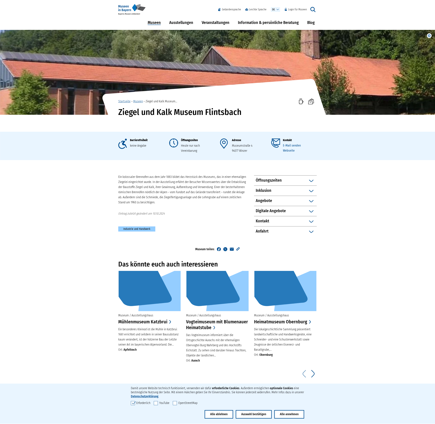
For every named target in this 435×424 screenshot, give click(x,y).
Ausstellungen (181, 22)
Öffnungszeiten (189, 140)
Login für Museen (297, 9)
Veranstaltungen (215, 22)
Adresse (236, 140)
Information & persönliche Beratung (268, 22)
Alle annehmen (289, 414)
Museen (154, 22)
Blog (311, 22)
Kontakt (287, 140)
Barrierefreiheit (138, 140)
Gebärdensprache (231, 9)
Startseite (124, 101)
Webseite (289, 150)
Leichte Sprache (257, 9)
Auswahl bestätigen (253, 414)
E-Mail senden (292, 145)
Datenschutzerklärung (144, 396)
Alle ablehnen (219, 414)
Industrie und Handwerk (136, 229)
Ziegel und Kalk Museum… (161, 101)
